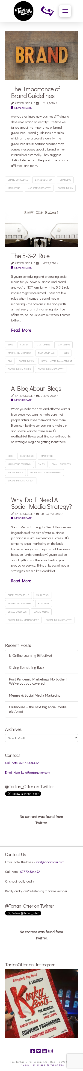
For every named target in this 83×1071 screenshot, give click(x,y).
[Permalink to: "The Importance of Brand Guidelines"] (41, 55)
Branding (65, 179)
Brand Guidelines (18, 179)
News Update (22, 107)
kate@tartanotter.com (50, 862)
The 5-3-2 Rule (30, 256)
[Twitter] (38, 1051)
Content (25, 344)
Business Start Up (18, 595)
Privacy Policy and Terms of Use (41, 1064)
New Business (46, 352)
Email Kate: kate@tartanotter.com (27, 772)
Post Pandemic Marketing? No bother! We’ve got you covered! (38, 682)
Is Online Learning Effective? (30, 655)
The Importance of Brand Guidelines (35, 92)
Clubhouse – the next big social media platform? (37, 709)
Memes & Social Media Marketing (34, 695)
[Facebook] (32, 1051)
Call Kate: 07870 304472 (22, 763)
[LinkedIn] (44, 1051)
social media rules (19, 369)
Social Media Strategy (50, 369)
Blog (10, 344)
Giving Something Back (26, 667)
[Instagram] (50, 1051)
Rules (65, 352)
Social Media (65, 188)
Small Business (61, 464)
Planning (43, 603)
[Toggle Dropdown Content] (65, 11)
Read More (21, 330)
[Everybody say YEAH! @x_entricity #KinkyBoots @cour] (41, 1005)
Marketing (14, 188)
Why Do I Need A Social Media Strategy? (41, 502)
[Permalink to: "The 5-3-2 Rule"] (41, 222)
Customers (43, 344)
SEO (10, 361)
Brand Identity (43, 179)
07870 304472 (30, 871)
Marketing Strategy (38, 188)
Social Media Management (56, 361)
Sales (41, 464)
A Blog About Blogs (36, 388)
